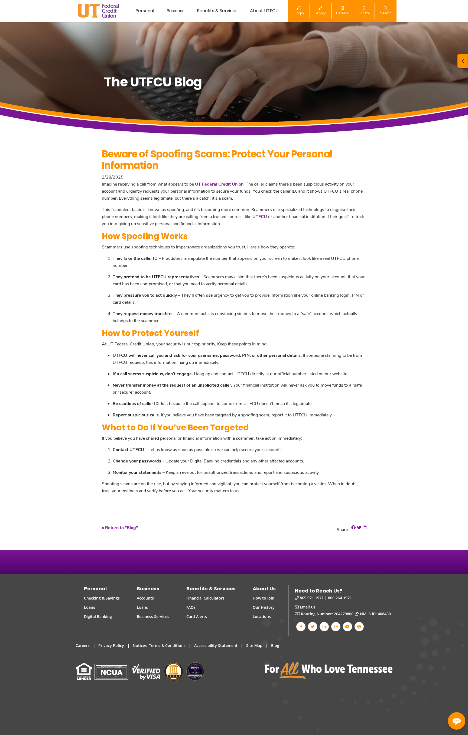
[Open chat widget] (456, 721)
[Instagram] (335, 626)
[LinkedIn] (324, 626)
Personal (144, 11)
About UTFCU (264, 11)
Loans (89, 607)
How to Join (263, 598)
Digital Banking (98, 616)
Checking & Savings (102, 598)
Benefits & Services (217, 11)
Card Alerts (196, 616)
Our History (264, 607)
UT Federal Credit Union (219, 184)
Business (175, 11)
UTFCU (259, 216)
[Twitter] (312, 626)
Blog (275, 645)
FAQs (191, 607)
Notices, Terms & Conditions (159, 645)
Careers (83, 645)
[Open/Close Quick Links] (462, 61)
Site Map (254, 645)
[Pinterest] (359, 626)
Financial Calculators (205, 598)
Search (386, 12)
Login (299, 12)
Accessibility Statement (216, 645)
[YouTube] (347, 626)
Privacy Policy (111, 645)
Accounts (145, 598)
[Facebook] (301, 626)
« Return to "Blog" (120, 527)
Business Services (153, 616)
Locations (262, 616)
